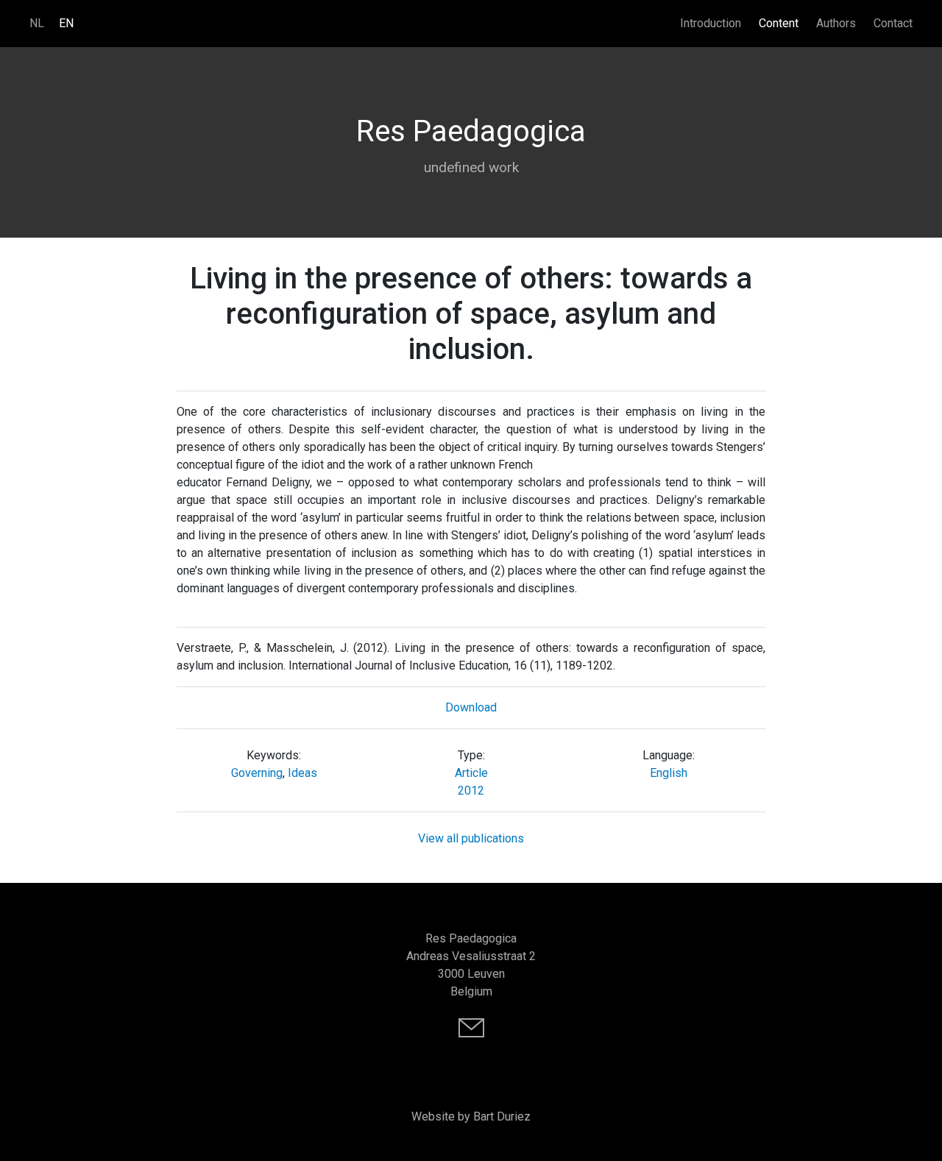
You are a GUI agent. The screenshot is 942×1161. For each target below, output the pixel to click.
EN (66, 23)
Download (471, 707)
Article (471, 773)
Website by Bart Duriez (471, 1116)
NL (36, 23)
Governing (257, 773)
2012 (471, 791)
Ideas (302, 773)
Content (778, 23)
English (668, 773)
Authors (836, 23)
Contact (893, 23)
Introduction (710, 23)
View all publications (471, 838)
